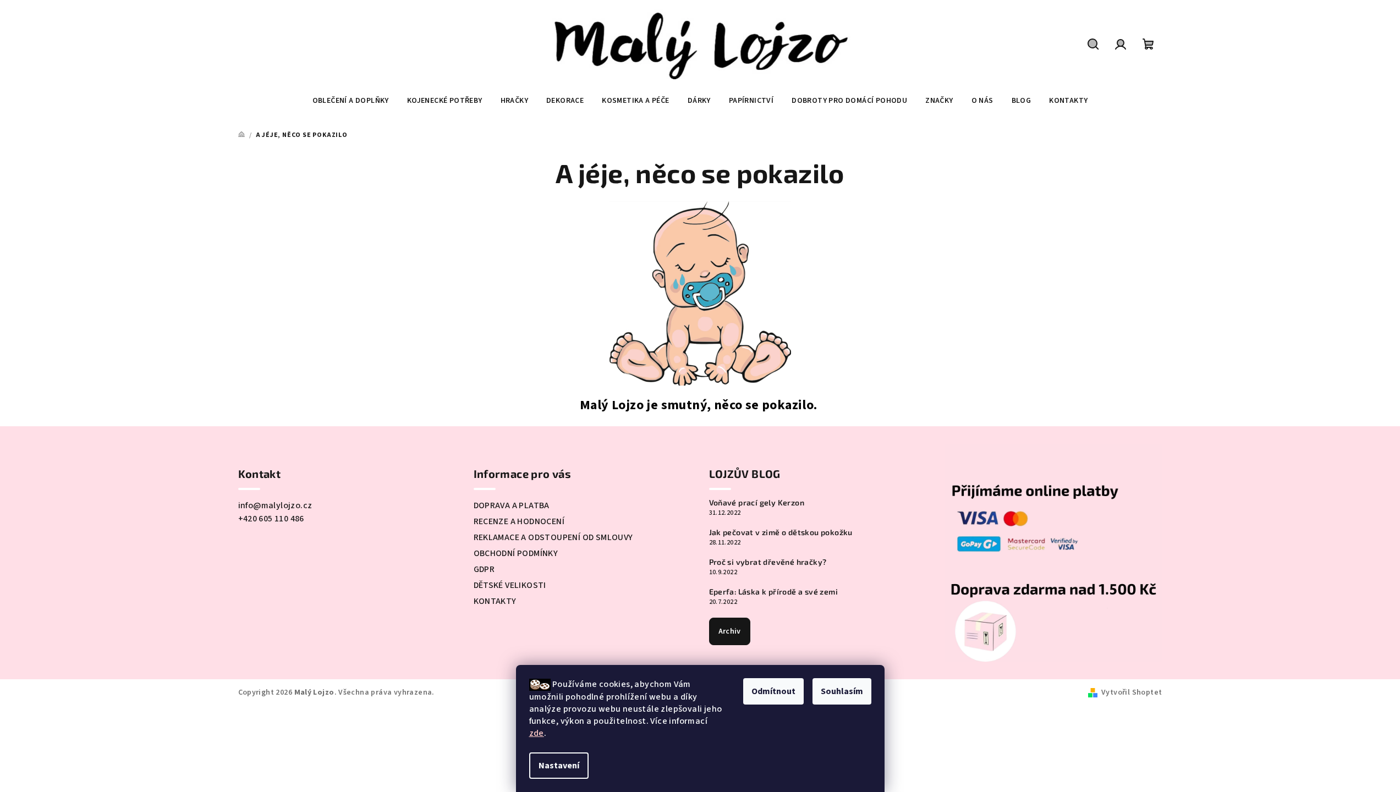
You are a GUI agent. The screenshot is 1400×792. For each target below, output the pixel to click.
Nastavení (559, 766)
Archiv (729, 631)
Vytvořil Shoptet (1131, 692)
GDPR (484, 569)
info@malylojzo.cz (275, 505)
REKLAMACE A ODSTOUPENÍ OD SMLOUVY (553, 537)
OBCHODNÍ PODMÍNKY (516, 553)
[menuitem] (351, 100)
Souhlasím (842, 691)
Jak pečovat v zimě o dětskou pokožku (781, 532)
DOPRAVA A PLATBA (512, 505)
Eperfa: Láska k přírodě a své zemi (773, 592)
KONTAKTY (495, 601)
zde (536, 733)
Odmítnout (773, 691)
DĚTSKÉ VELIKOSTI (510, 585)
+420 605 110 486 (271, 519)
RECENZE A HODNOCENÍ (519, 521)
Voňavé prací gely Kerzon (757, 503)
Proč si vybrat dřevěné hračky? (768, 562)
